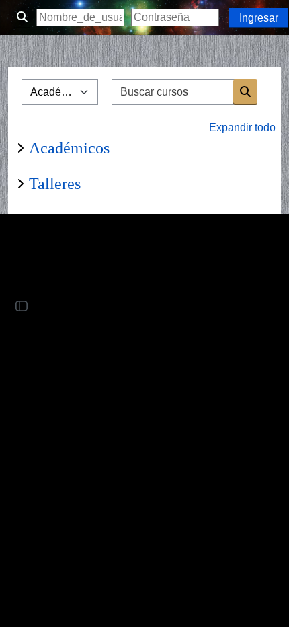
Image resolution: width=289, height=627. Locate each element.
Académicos (69, 148)
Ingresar (258, 18)
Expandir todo (242, 127)
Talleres (55, 183)
